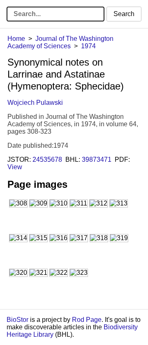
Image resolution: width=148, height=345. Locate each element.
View (14, 166)
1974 (88, 46)
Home (16, 38)
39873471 (96, 159)
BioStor (17, 319)
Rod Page (87, 319)
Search (123, 13)
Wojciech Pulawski (35, 102)
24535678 (47, 159)
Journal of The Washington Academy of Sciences (60, 42)
